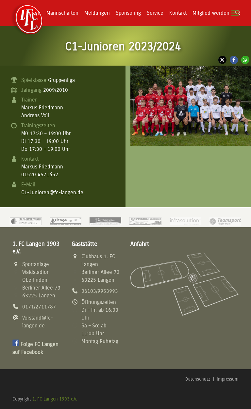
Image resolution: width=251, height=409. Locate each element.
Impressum (228, 379)
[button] (235, 13)
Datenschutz (197, 379)
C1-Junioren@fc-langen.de (52, 192)
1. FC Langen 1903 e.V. (54, 399)
